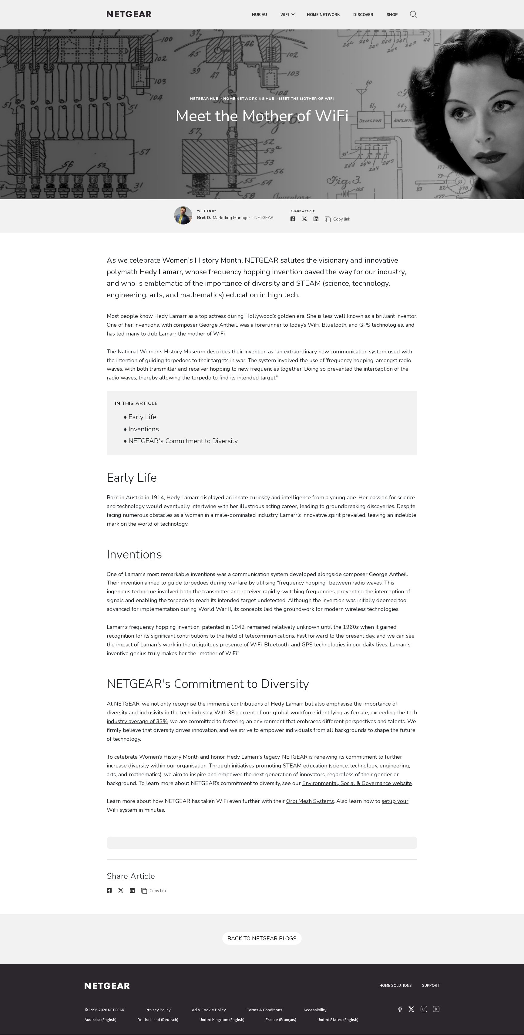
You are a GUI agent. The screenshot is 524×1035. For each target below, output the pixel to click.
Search (413, 15)
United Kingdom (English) (222, 1019)
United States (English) (337, 1019)
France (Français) (281, 1019)
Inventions (144, 429)
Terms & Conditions (264, 1010)
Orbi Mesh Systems (310, 801)
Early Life (142, 417)
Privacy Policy (158, 1010)
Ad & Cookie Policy (209, 1010)
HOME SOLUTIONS (396, 985)
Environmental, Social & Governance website (357, 783)
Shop (392, 14)
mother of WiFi (206, 333)
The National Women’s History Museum (156, 351)
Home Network (323, 14)
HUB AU (259, 14)
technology (173, 524)
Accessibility (315, 1010)
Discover (363, 14)
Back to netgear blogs (262, 938)
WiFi (284, 14)
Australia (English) (100, 1019)
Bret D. (204, 218)
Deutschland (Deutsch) (158, 1019)
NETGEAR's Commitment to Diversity (183, 441)
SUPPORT (430, 985)
